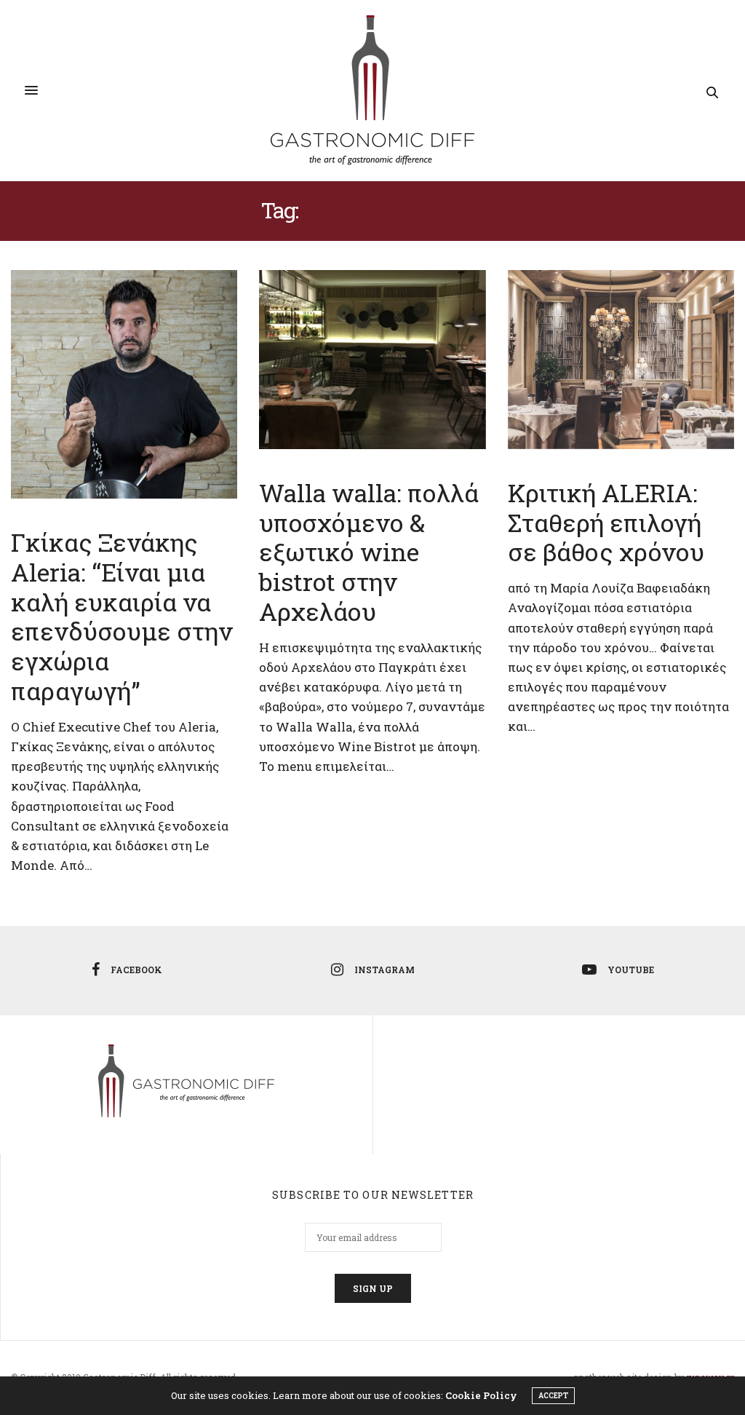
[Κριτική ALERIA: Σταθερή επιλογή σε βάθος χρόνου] (621, 359)
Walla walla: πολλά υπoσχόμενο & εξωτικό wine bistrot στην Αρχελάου (369, 551)
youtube (630, 969)
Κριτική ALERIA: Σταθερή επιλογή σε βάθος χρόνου (606, 522)
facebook (136, 969)
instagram (384, 969)
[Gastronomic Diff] (372, 90)
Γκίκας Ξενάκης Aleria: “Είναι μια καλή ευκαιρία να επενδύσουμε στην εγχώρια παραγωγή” (122, 616)
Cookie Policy (481, 1395)
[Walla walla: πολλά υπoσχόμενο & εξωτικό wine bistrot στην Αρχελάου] (372, 359)
